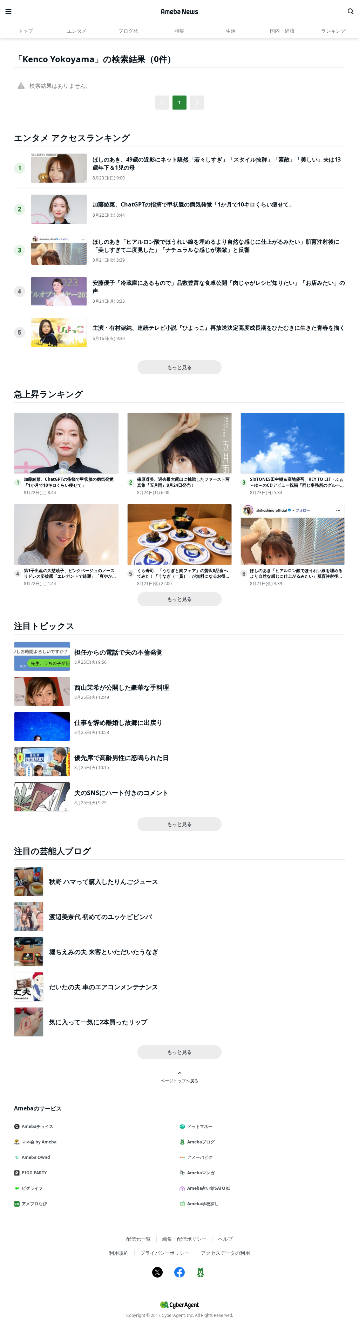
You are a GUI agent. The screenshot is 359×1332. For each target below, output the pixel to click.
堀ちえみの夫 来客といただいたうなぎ (103, 951)
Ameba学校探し (203, 1204)
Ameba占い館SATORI (208, 1188)
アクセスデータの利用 (225, 1252)
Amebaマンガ (201, 1173)
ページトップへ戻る (179, 1080)
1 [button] (179, 102)
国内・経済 (282, 30)
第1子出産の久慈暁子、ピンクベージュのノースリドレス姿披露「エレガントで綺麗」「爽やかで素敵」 (70, 576)
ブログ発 (128, 30)
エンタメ (77, 30)
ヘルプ (225, 1238)
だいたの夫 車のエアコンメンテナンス (103, 987)
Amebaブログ (201, 1142)
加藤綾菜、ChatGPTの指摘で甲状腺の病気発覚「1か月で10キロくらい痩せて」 (193, 204)
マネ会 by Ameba (39, 1142)
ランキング (333, 30)
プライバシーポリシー (164, 1252)
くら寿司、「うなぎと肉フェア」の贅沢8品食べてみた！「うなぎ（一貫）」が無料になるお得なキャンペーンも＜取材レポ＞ (183, 576)
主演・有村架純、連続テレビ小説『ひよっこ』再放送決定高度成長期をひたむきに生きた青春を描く (219, 328)
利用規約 (119, 1252)
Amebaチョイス (37, 1126)
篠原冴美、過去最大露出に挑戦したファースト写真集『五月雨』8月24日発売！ (183, 482)
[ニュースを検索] (350, 11)
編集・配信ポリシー (184, 1238)
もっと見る (179, 367)
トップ (25, 30)
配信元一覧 (138, 1238)
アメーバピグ (199, 1157)
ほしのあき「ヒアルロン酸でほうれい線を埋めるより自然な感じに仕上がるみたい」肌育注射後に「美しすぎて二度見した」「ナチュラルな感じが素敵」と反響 (216, 245)
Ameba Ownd (36, 1157)
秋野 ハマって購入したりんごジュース (103, 881)
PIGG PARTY (34, 1173)
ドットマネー (199, 1126)
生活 (231, 30)
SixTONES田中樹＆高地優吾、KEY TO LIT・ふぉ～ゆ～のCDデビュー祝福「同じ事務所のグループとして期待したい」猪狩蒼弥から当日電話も (297, 485)
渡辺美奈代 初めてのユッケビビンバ (100, 916)
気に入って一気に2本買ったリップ (98, 1022)
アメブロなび (34, 1204)
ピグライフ (32, 1188)
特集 (179, 30)
